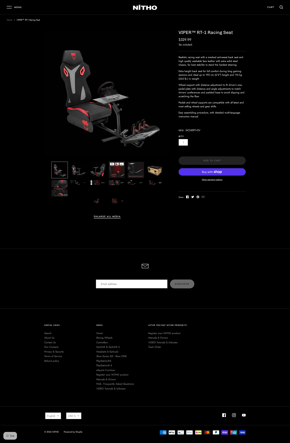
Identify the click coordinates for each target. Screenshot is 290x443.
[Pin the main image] (198, 197)
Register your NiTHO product (112, 375)
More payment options (212, 179)
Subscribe (182, 284)
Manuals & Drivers (106, 379)
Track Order (154, 347)
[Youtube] (244, 415)
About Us (49, 338)
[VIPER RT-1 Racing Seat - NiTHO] (117, 170)
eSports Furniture (105, 370)
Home (9, 19)
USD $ (72, 416)
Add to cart (212, 160)
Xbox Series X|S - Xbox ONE (111, 356)
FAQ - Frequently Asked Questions (115, 384)
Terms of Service (53, 356)
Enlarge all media (107, 216)
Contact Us (50, 342)
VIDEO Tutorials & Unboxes (111, 388)
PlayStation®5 (103, 361)
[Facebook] (224, 415)
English (51, 416)
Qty (181, 136)
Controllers (102, 342)
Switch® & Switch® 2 (108, 347)
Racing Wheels (104, 338)
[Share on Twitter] (192, 197)
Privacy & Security (54, 352)
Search (48, 333)
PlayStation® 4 (104, 365)
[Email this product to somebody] (203, 197)
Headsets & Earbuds (107, 352)
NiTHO (55, 431)
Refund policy (51, 361)
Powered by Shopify (73, 431)
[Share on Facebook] (187, 197)
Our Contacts (51, 347)
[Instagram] (234, 415)
